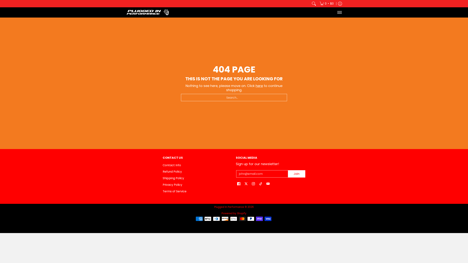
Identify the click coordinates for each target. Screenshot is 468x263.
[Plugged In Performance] (149, 12)
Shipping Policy (173, 178)
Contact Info (172, 165)
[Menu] (339, 12)
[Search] (314, 3)
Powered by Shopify (234, 213)
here (259, 85)
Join (296, 174)
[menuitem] (326, 3)
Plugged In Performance (229, 207)
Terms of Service (174, 191)
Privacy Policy (172, 185)
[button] (238, 184)
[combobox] (234, 97)
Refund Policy (172, 171)
